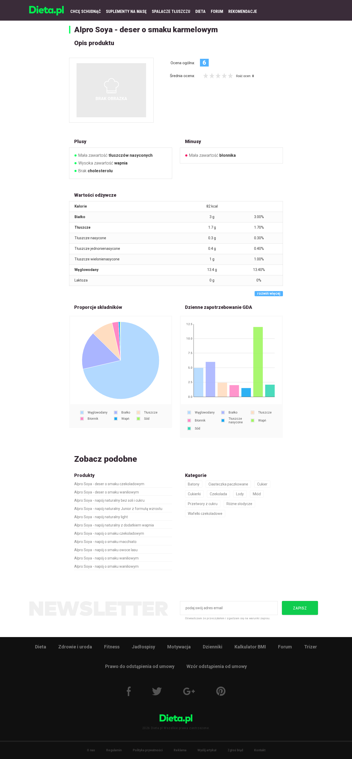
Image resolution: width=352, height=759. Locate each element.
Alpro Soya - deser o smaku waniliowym (106, 492)
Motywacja (179, 646)
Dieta (40, 646)
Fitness (112, 646)
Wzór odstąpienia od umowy (217, 666)
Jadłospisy (143, 646)
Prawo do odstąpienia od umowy (139, 666)
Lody (240, 494)
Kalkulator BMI (250, 646)
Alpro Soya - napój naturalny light (101, 517)
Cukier (262, 484)
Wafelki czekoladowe (205, 514)
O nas (91, 750)
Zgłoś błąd (235, 750)
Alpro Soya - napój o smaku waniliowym (106, 558)
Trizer (310, 646)
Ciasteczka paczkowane (228, 484)
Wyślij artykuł (206, 750)
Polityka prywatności (148, 750)
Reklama (180, 750)
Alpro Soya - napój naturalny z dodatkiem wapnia (114, 525)
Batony (193, 484)
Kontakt (259, 750)
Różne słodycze (239, 504)
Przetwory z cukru (202, 504)
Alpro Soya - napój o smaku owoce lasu (106, 550)
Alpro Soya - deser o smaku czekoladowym (109, 484)
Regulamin (114, 750)
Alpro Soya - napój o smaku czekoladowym (109, 533)
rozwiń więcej (268, 293)
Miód (257, 494)
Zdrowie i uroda (75, 646)
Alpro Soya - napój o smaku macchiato (105, 542)
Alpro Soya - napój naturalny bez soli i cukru (109, 500)
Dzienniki (212, 646)
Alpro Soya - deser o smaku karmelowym (146, 29)
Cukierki (194, 494)
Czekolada (218, 494)
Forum (285, 646)
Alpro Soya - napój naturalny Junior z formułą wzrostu (118, 509)
